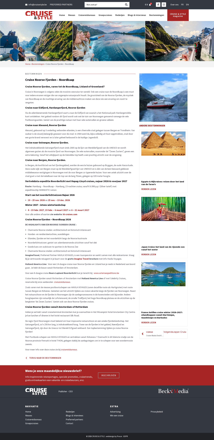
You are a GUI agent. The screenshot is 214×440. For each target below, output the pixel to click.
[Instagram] (164, 4)
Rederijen (120, 15)
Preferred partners (74, 419)
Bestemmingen (156, 15)
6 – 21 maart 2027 (80, 210)
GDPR (125, 436)
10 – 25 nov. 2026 (36, 200)
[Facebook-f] (158, 4)
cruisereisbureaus (62, 282)
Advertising (115, 411)
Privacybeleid (157, 411)
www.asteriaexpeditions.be (106, 273)
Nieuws (71, 15)
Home (62, 15)
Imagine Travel (81, 258)
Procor (119, 436)
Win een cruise (116, 415)
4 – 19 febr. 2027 (36, 210)
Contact (69, 423)
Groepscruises (105, 15)
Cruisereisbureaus (86, 15)
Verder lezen (148, 189)
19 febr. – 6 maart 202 (56, 210)
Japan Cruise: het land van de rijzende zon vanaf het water (163, 248)
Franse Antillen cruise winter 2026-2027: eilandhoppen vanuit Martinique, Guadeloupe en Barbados (162, 315)
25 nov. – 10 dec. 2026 (59, 200)
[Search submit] (126, 4)
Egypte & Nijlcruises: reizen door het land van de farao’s (162, 183)
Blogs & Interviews (137, 15)
